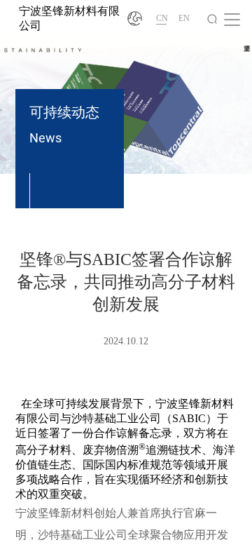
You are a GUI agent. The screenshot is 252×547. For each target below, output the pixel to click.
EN (184, 18)
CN (162, 18)
